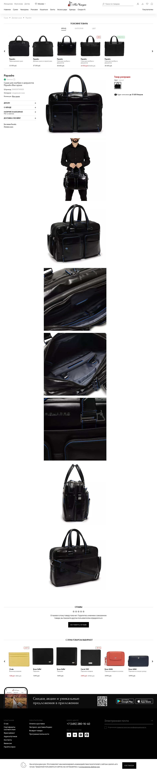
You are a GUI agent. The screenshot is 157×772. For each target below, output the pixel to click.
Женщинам (8, 4)
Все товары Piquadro (10, 124)
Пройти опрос (10, 747)
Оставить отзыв (78, 625)
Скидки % (81, 9)
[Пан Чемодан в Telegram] (69, 735)
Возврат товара (35, 730)
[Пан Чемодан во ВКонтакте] (75, 735)
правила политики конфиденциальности (131, 727)
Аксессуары (62, 9)
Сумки (15, 9)
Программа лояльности (39, 734)
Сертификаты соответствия (9, 728)
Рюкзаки (34, 9)
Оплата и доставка (37, 723)
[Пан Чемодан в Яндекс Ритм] (87, 735)
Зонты (52, 9)
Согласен (129, 765)
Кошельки (44, 9)
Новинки (7, 9)
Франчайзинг (9, 733)
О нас (6, 723)
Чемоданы (24, 9)
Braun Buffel (37, 670)
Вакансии (8, 743)
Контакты (8, 740)
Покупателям (147, 9)
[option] (19, 51)
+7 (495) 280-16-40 (78, 723)
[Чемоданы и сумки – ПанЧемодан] (77, 3)
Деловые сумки (17, 18)
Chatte (15, 670)
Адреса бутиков (10, 736)
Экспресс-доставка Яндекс (40, 727)
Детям (27, 4)
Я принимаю (127, 727)
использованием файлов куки (89, 767)
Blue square (16, 96)
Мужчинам (18, 4)
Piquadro (28, 18)
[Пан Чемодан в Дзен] (81, 735)
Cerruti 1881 (87, 670)
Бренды (72, 9)
